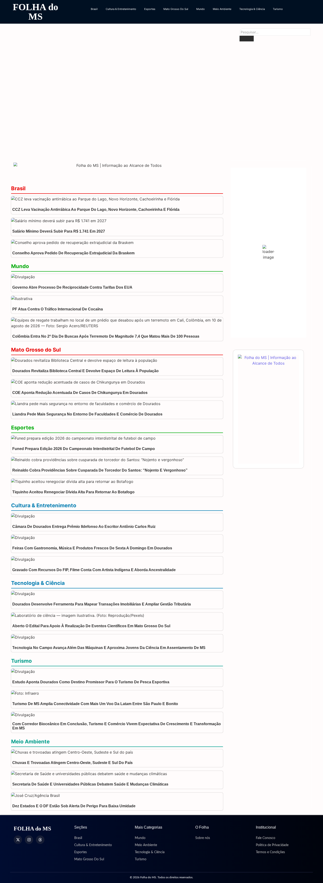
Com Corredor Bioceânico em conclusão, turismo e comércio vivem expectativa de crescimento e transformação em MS (116, 726)
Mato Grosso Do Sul (175, 9)
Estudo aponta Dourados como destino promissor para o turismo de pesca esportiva (90, 682)
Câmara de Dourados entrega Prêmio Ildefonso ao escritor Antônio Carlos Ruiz (84, 527)
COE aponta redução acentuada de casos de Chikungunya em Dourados (127, 147)
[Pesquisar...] (247, 38)
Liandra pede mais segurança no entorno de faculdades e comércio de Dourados (87, 414)
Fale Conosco (265, 838)
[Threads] (40, 839)
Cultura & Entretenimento (121, 9)
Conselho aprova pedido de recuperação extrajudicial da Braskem (73, 253)
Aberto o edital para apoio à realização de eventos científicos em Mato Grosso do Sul (91, 626)
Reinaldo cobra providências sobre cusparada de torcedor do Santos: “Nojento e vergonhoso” (100, 470)
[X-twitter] (18, 839)
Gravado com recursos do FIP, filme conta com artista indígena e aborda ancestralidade (94, 570)
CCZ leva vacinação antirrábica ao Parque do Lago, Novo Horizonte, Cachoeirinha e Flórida (95, 210)
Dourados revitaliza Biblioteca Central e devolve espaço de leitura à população (136, 94)
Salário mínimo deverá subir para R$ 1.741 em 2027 (58, 231)
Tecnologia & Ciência (252, 9)
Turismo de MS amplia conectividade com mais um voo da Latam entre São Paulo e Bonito (95, 704)
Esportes (149, 9)
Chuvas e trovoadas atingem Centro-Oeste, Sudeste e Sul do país (72, 763)
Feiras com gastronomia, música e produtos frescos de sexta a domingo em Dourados (92, 548)
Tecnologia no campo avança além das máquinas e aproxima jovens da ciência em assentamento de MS (108, 648)
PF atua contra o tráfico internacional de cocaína (57, 309)
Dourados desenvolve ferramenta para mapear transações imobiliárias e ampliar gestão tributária (101, 604)
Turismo (278, 9)
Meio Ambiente (222, 9)
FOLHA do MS (35, 12)
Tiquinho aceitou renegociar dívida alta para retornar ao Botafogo (73, 492)
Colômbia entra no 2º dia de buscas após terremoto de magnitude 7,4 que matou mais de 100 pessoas (105, 336)
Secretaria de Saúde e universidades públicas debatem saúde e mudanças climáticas (90, 784)
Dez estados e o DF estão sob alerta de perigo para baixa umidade (73, 806)
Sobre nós (202, 838)
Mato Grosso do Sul (36, 350)
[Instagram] (29, 839)
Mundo (200, 9)
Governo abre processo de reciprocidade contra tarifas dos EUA (72, 287)
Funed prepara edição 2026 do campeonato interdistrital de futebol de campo (83, 449)
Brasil (94, 9)
